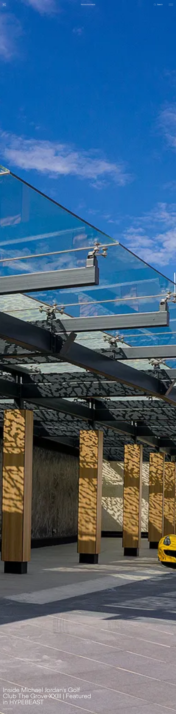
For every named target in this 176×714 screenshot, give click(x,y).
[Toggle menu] (171, 4)
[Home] (4, 4)
